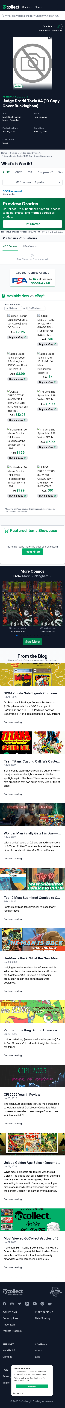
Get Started (32, 224)
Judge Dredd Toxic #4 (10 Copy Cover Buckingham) (28, 156)
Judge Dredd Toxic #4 (30, 153)
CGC (6, 172)
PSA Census (30, 246)
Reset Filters (33, 746)
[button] (17, 829)
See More (32, 836)
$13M (7, 900)
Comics (13, 153)
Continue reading (13, 916)
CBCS (18, 172)
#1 (10, 904)
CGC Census (10, 246)
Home (4, 153)
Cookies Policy (36, 1378)
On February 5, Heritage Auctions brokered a (29, 896)
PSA (29, 172)
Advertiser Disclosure (50, 30)
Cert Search (48, 26)
